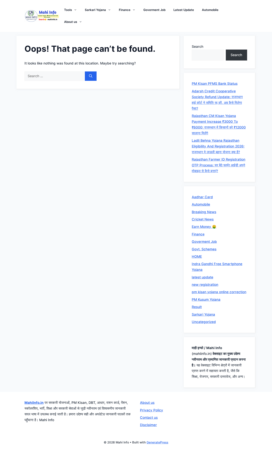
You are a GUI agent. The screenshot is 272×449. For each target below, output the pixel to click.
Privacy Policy (151, 410)
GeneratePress (157, 442)
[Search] (91, 76)
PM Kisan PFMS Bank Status (215, 84)
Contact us (149, 418)
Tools (68, 10)
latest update (202, 277)
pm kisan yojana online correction (219, 292)
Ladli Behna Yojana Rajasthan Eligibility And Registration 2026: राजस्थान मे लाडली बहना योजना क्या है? (218, 146)
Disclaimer (148, 425)
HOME (197, 257)
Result (197, 307)
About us (70, 22)
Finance (124, 10)
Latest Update (183, 10)
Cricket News (203, 219)
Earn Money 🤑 (204, 227)
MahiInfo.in (34, 403)
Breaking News (204, 212)
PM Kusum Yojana (206, 300)
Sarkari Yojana (95, 10)
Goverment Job (154, 10)
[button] (76, 10)
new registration (205, 285)
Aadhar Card (202, 197)
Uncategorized (204, 322)
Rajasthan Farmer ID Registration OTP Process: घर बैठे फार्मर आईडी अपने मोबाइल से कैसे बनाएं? (218, 165)
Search (197, 47)
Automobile (210, 10)
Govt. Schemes (204, 249)
